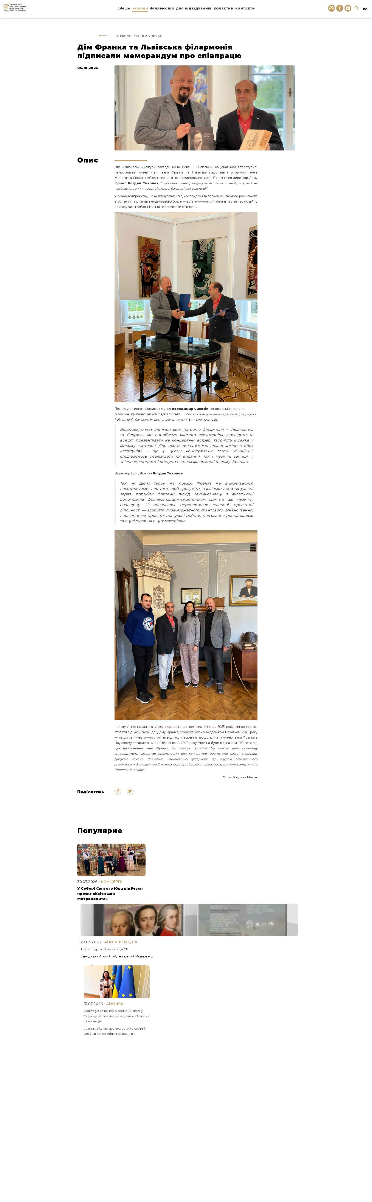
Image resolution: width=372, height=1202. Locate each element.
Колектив (223, 8)
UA (365, 8)
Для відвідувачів (194, 8)
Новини (140, 8)
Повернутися (138, 35)
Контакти (245, 8)
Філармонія (162, 8)
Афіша (123, 8)
